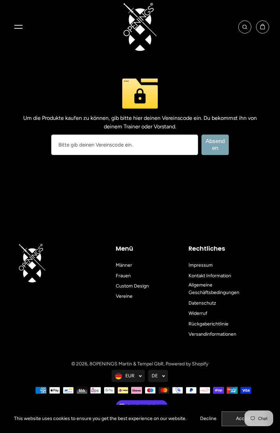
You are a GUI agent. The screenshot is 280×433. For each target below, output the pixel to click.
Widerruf (197, 313)
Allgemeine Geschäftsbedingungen (213, 288)
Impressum (200, 265)
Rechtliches (206, 248)
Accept (244, 418)
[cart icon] (262, 26)
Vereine (124, 296)
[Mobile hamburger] (18, 26)
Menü (124, 248)
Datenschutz (202, 303)
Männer (124, 265)
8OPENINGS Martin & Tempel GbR (126, 364)
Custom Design (132, 286)
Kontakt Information (209, 276)
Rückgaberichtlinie (208, 324)
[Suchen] (244, 26)
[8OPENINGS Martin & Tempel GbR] (140, 27)
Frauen (123, 276)
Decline (208, 418)
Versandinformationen (212, 334)
